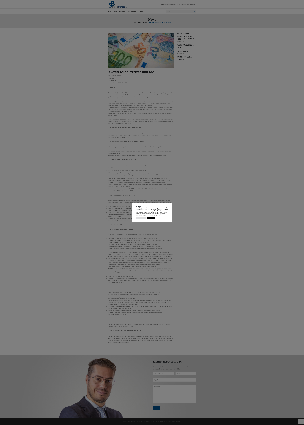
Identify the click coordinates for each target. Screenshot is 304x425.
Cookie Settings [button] (141, 218)
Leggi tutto (147, 212)
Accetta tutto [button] (150, 218)
